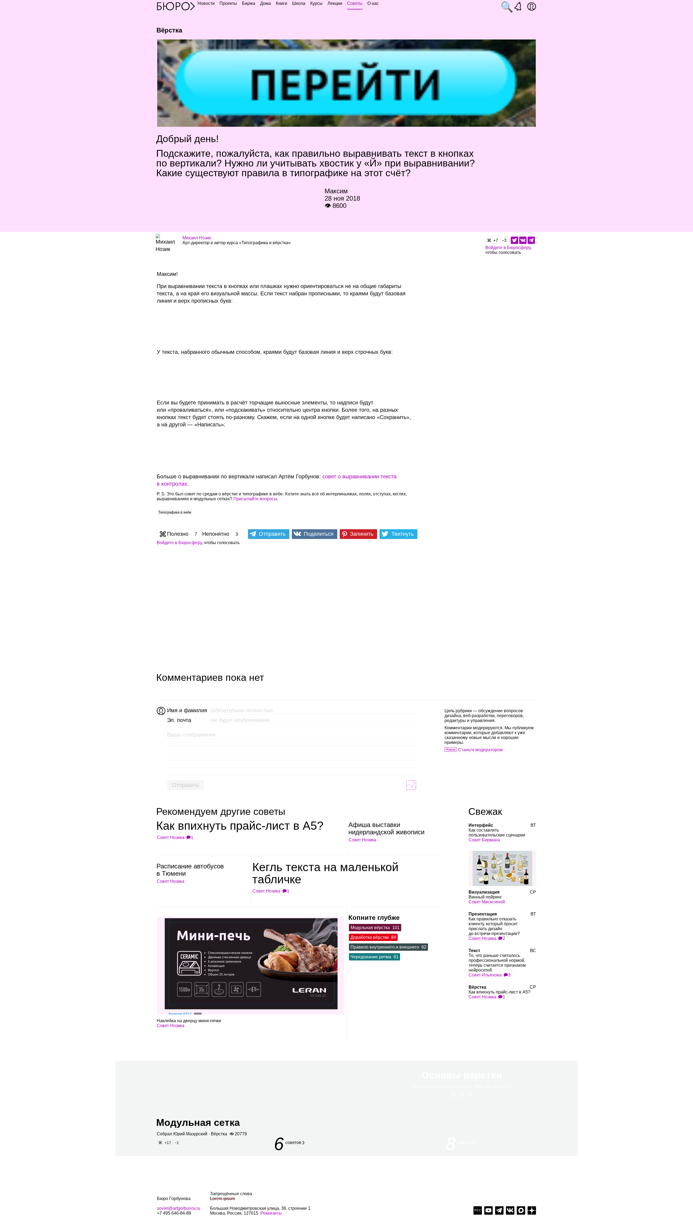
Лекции (335, 3)
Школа (298, 3)
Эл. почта (179, 720)
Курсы (316, 3)
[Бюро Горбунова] (176, 6)
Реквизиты (271, 1213)
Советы (354, 3)
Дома (265, 3)
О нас (373, 3)
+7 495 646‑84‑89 (174, 1213)
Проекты (228, 3)
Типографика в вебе (174, 512)
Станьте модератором (480, 749)
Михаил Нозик (196, 238)
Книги (281, 3)
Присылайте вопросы (255, 498)
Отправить (185, 785)
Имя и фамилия (186, 710)
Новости (206, 3)
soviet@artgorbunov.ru (178, 1208)
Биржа (248, 3)
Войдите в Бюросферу (507, 247)
